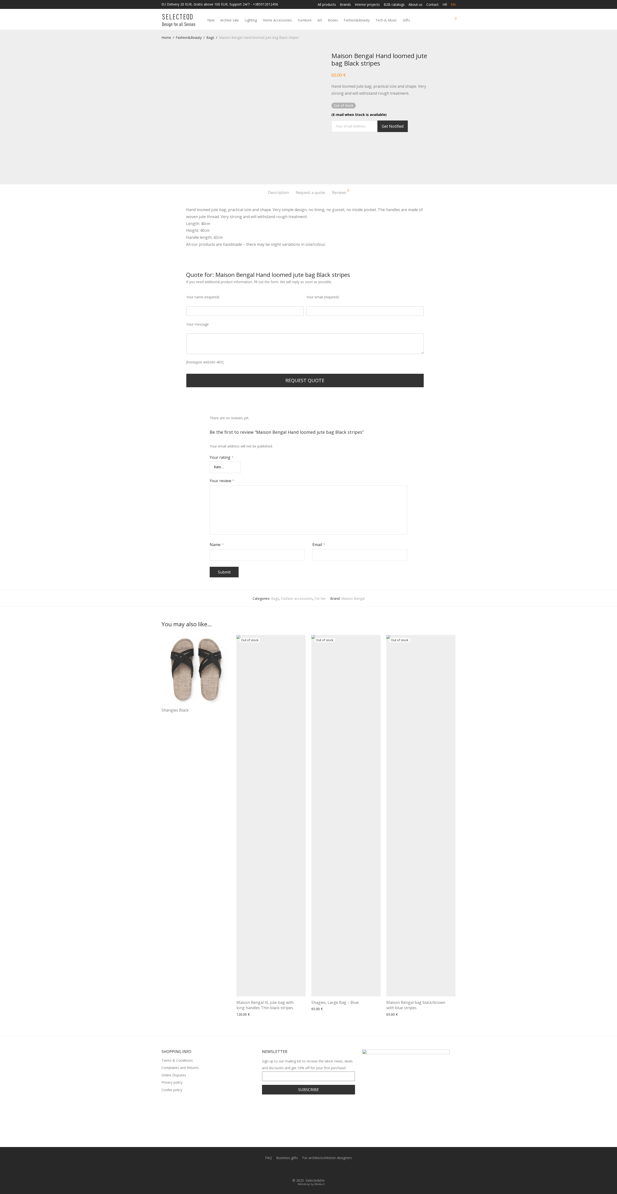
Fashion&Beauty (357, 20)
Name (217, 544)
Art (319, 20)
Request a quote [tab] (310, 192)
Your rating (222, 457)
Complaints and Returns (180, 1067)
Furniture (305, 20)
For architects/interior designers (327, 1157)
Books (333, 20)
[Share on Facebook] (333, 146)
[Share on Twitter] (340, 146)
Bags (210, 37)
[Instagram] (312, 1169)
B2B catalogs (394, 4)
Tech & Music (386, 20)
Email (318, 544)
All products (327, 4)
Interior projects (367, 4)
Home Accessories (277, 20)
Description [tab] (278, 192)
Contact (432, 4)
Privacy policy (171, 1082)
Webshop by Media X (311, 1184)
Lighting (251, 20)
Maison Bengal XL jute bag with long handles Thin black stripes (265, 1005)
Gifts (406, 20)
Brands (345, 4)
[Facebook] (304, 1169)
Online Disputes (173, 1075)
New (211, 20)
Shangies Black (175, 710)
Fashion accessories (297, 598)
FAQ (268, 1157)
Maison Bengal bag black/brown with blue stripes (415, 1005)
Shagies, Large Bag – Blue (335, 1002)
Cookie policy (171, 1089)
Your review (222, 480)
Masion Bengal (353, 598)
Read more (168, 716)
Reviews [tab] (340, 192)
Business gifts (287, 1157)
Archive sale (229, 20)
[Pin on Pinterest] (347, 146)
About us (416, 4)
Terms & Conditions (177, 1060)
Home (166, 37)
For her (320, 598)
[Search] (435, 20)
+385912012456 (265, 4)
